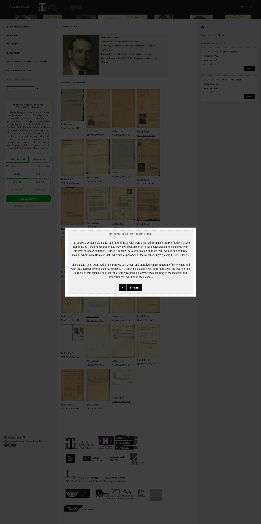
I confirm (134, 287)
